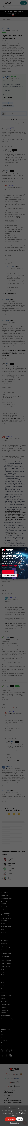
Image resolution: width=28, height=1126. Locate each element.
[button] (14, 1123)
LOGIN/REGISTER (8, 572)
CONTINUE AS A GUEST (10, 575)
